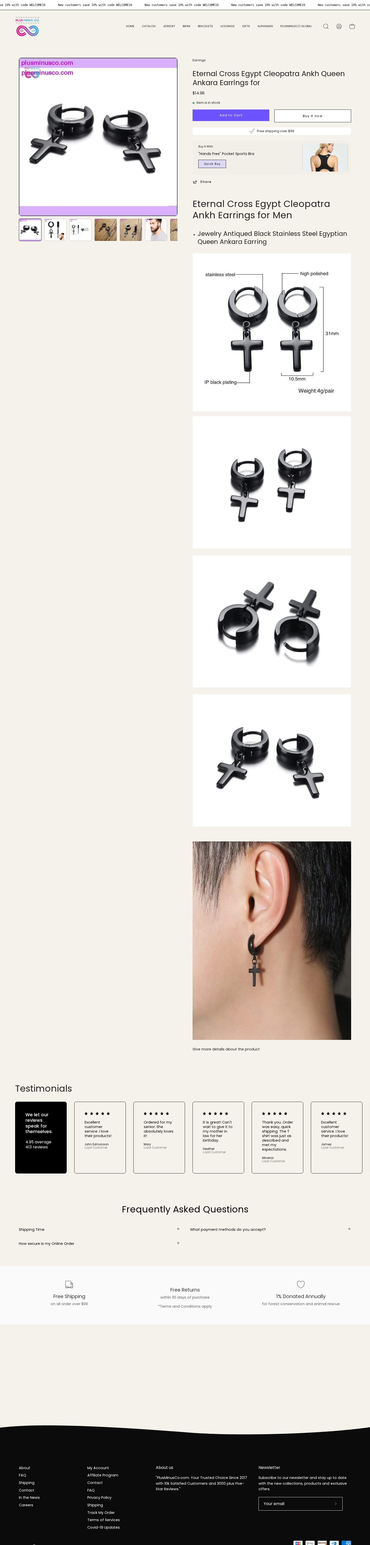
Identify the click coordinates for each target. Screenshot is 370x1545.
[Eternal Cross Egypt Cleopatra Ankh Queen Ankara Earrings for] (30, 230)
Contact (26, 1490)
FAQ (22, 1475)
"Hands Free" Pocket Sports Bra (226, 153)
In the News (29, 1497)
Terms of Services (103, 1519)
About (24, 1467)
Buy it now (313, 116)
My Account (98, 1467)
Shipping (26, 1482)
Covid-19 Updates (103, 1527)
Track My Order (101, 1512)
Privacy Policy (99, 1497)
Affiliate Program (102, 1475)
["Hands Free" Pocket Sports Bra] (325, 157)
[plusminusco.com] (27, 26)
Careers (26, 1505)
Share (206, 182)
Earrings (199, 60)
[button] (169, 26)
